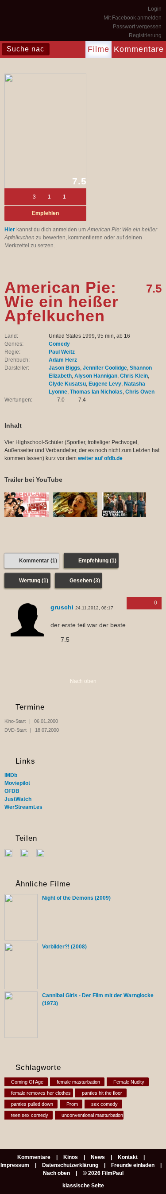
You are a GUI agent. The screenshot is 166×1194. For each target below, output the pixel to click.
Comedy (59, 344)
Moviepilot (17, 783)
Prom (72, 1104)
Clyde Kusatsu (67, 384)
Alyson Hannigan (95, 376)
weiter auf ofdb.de (100, 458)
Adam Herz (63, 360)
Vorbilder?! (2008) (64, 947)
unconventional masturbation (92, 1115)
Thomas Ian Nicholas (96, 392)
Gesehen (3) (84, 580)
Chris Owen (139, 392)
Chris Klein (134, 376)
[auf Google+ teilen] (43, 852)
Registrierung (145, 35)
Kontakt (128, 1157)
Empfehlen (45, 213)
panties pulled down (32, 1104)
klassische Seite (83, 1185)
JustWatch (17, 799)
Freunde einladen (132, 1165)
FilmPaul (26, 22)
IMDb (10, 775)
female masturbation (78, 1082)
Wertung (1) (33, 580)
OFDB (11, 791)
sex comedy (104, 1104)
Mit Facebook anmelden (133, 18)
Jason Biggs (64, 368)
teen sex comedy (29, 1115)
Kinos (70, 1157)
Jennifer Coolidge (105, 368)
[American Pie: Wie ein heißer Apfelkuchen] (45, 131)
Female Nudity (128, 1082)
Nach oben (83, 681)
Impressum (14, 1165)
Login (155, 9)
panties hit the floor (102, 1093)
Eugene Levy (105, 384)
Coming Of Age (27, 1082)
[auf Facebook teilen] (11, 852)
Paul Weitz (62, 352)
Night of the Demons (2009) (76, 898)
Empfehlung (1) (97, 561)
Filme (98, 49)
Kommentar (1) (38, 561)
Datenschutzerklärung (70, 1165)
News (98, 1157)
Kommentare (139, 49)
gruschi (61, 607)
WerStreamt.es (23, 807)
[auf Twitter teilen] (27, 852)
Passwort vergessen (137, 26)
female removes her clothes (41, 1093)
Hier (9, 229)
